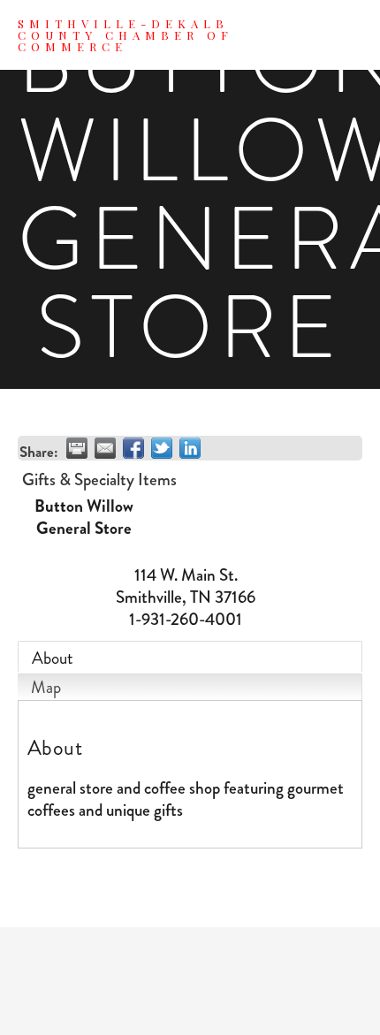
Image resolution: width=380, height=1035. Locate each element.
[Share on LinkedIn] (190, 448)
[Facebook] (190, 981)
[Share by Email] (105, 448)
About (52, 658)
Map (46, 687)
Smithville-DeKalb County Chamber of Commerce (125, 35)
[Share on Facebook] (133, 448)
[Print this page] (76, 448)
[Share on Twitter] (161, 448)
